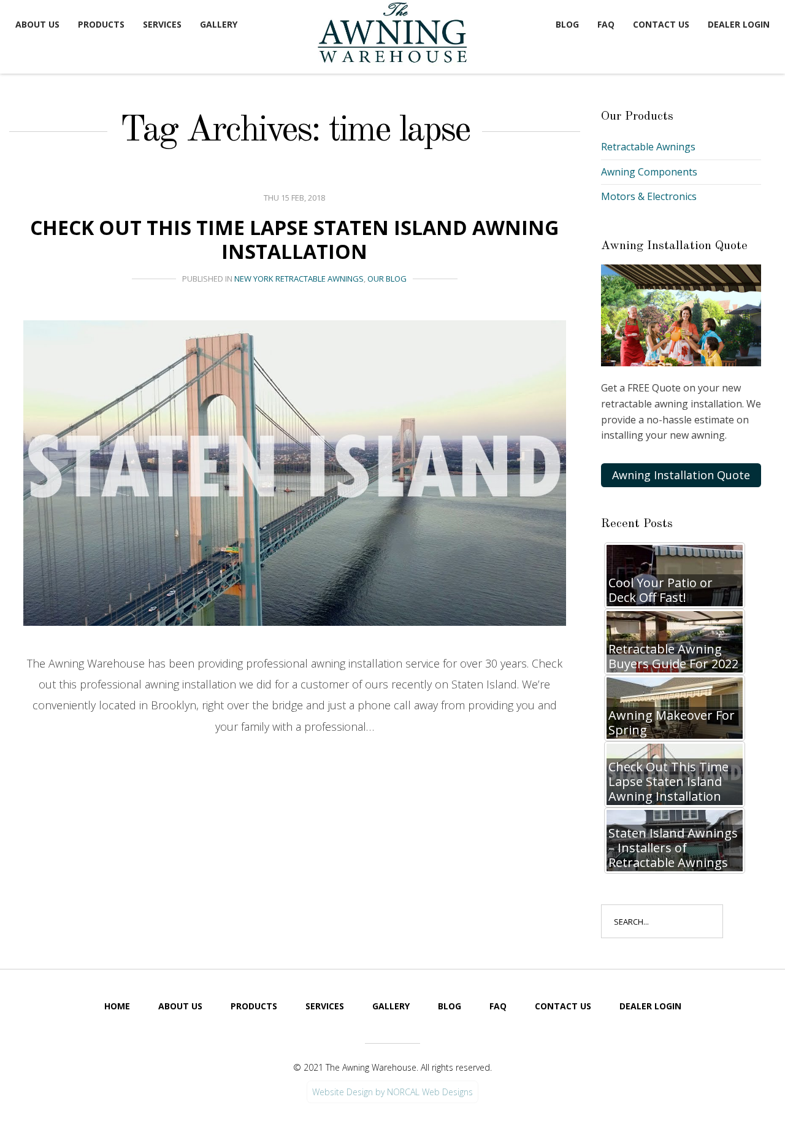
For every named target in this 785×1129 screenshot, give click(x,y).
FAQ (606, 24)
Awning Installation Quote (681, 475)
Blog (567, 24)
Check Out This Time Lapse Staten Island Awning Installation (294, 239)
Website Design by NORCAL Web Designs (392, 1092)
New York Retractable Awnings (299, 278)
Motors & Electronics (649, 196)
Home (117, 1006)
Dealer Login (739, 24)
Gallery (218, 24)
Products (101, 24)
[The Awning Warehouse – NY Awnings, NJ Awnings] (395, 34)
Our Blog (387, 278)
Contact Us (661, 24)
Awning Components (649, 172)
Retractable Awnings (648, 146)
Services (162, 24)
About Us (37, 24)
